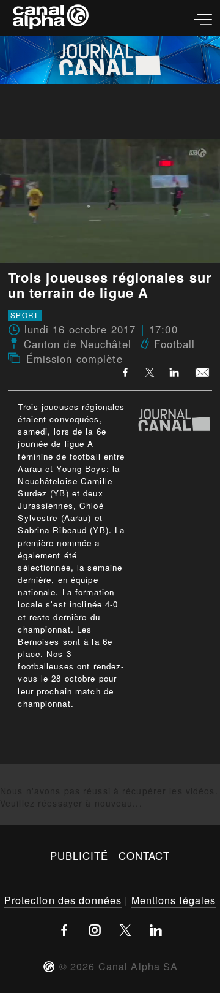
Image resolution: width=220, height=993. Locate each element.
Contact (144, 855)
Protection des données (63, 899)
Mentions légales (173, 899)
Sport (24, 315)
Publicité (79, 855)
